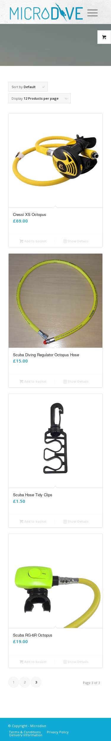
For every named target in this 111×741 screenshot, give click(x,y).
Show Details (78, 241)
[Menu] (87, 13)
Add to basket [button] (34, 241)
